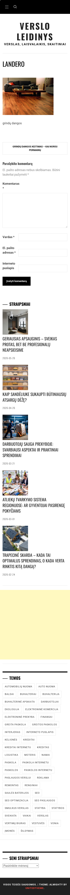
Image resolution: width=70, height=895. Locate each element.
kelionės (11, 739)
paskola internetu (35, 762)
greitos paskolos (44, 724)
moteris (30, 755)
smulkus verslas (17, 808)
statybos (58, 808)
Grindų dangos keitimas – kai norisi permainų (35, 148)
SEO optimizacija (16, 800)
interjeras (12, 732)
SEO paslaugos (44, 800)
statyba (40, 808)
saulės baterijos (17, 793)
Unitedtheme (34, 888)
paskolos (11, 770)
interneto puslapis (40, 732)
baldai (9, 694)
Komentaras (10, 186)
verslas (42, 815)
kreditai (29, 739)
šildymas (27, 830)
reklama (43, 777)
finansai (46, 717)
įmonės (10, 830)
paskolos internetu (38, 770)
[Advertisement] (35, 624)
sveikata (11, 815)
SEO (37, 793)
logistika (11, 755)
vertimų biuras (15, 823)
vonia (55, 823)
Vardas (8, 237)
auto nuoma (46, 686)
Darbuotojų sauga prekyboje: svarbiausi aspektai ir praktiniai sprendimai (30, 449)
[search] (15, 7)
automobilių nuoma (18, 686)
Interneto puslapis (9, 266)
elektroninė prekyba (19, 717)
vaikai (27, 815)
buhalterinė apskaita (20, 701)
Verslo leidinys (35, 31)
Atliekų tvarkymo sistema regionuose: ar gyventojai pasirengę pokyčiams (34, 505)
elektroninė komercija (41, 709)
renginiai (31, 785)
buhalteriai (28, 694)
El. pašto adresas (9, 250)
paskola (10, 762)
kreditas (43, 747)
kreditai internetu (18, 747)
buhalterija (50, 694)
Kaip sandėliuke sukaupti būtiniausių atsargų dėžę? (34, 397)
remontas (12, 785)
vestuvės (38, 823)
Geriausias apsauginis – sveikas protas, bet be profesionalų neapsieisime (30, 344)
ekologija (12, 709)
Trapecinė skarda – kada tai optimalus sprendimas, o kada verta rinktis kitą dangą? (33, 560)
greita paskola (15, 724)
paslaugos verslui (18, 777)
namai (46, 755)
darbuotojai (50, 701)
